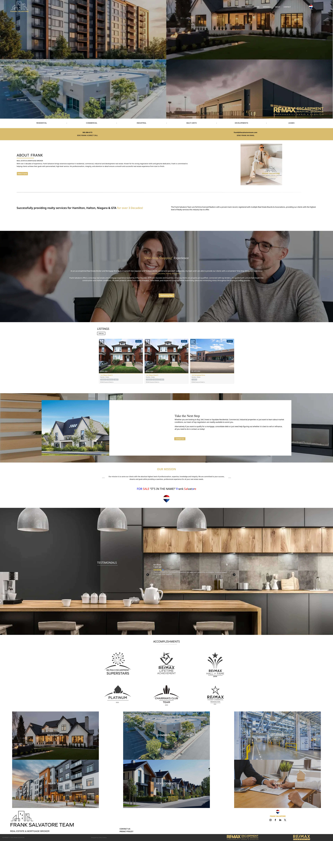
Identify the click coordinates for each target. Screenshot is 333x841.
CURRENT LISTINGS (252, 7)
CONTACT (287, 7)
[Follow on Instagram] (270, 820)
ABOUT (277, 7)
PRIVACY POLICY (126, 831)
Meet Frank (22, 173)
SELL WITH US (97, 100)
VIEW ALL (101, 333)
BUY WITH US (21, 100)
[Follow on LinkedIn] (280, 820)
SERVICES (266, 7)
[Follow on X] (285, 820)
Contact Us (180, 439)
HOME (239, 7)
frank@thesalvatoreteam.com (245, 132)
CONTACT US (125, 829)
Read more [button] (158, 581)
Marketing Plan (166, 295)
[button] (234, 574)
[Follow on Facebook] (275, 820)
